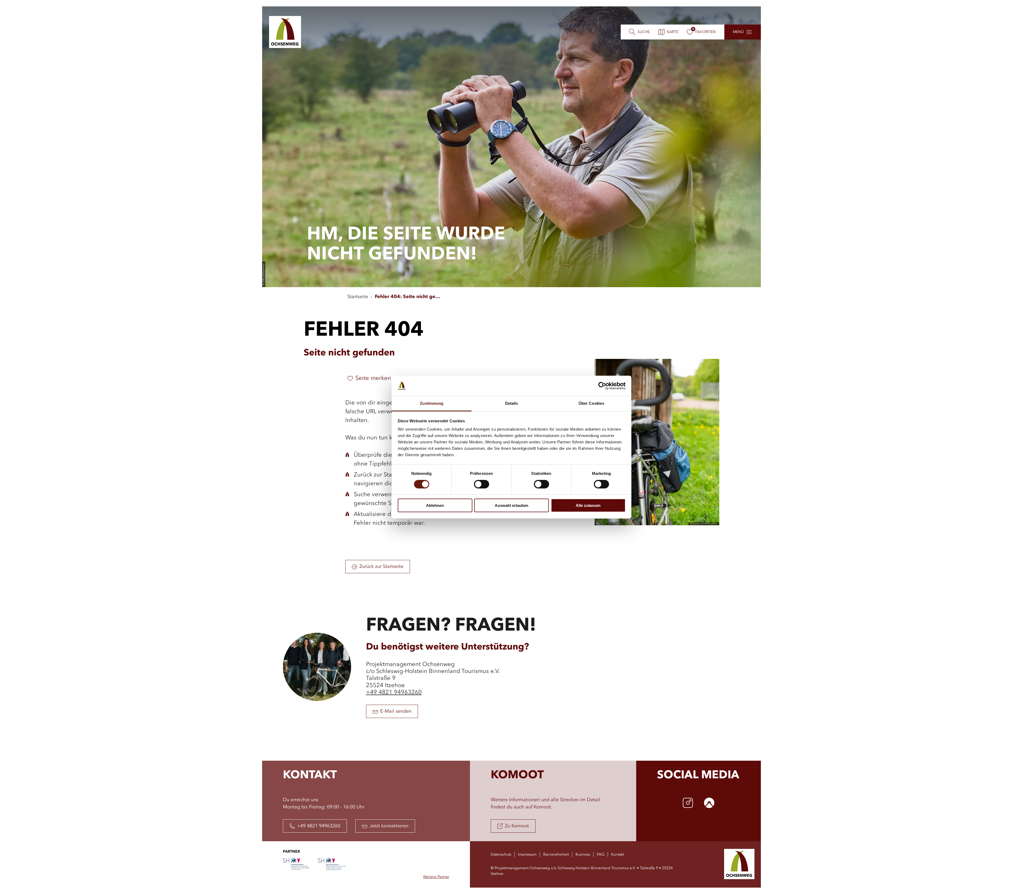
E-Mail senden (395, 711)
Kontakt (617, 854)
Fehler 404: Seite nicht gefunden (408, 296)
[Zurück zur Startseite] (285, 32)
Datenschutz (501, 854)
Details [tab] (511, 403)
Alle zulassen (588, 505)
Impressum (527, 854)
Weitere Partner (436, 877)
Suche (644, 32)
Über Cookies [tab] (591, 403)
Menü (738, 32)
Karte (672, 32)
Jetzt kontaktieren (389, 826)
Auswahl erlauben (511, 505)
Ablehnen (435, 505)
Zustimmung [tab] (432, 403)
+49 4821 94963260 (394, 692)
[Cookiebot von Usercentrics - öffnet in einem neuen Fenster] (602, 386)
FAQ (600, 854)
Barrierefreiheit (556, 854)
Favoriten (705, 32)
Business (582, 854)
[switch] (481, 484)
